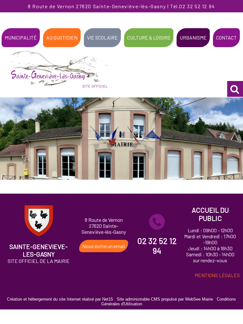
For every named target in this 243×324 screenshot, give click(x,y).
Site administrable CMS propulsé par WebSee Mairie (165, 299)
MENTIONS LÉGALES (217, 275)
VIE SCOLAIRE (102, 37)
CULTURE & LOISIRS (148, 37)
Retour (121, 187)
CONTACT (226, 37)
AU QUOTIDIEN (62, 37)
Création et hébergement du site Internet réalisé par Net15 (60, 299)
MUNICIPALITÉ (21, 37)
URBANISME (193, 37)
